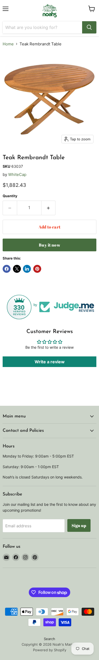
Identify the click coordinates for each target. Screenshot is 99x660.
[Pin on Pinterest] (37, 269)
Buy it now (49, 245)
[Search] (89, 27)
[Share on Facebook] (7, 269)
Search (49, 639)
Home (8, 44)
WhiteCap (17, 174)
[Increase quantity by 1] (48, 208)
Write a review (50, 361)
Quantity (10, 196)
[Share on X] (17, 269)
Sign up (79, 525)
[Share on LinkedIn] (27, 269)
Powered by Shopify (49, 650)
